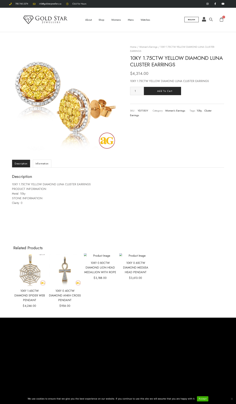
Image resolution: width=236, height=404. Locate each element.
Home (133, 47)
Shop (101, 20)
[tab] (21, 164)
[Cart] (221, 19)
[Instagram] (207, 4)
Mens (131, 20)
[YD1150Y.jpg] (64, 98)
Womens (116, 20)
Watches (145, 20)
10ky (199, 111)
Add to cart (164, 91)
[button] (37, 261)
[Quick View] (37, 269)
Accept (203, 398)
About (88, 20)
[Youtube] (223, 4)
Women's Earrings (148, 47)
